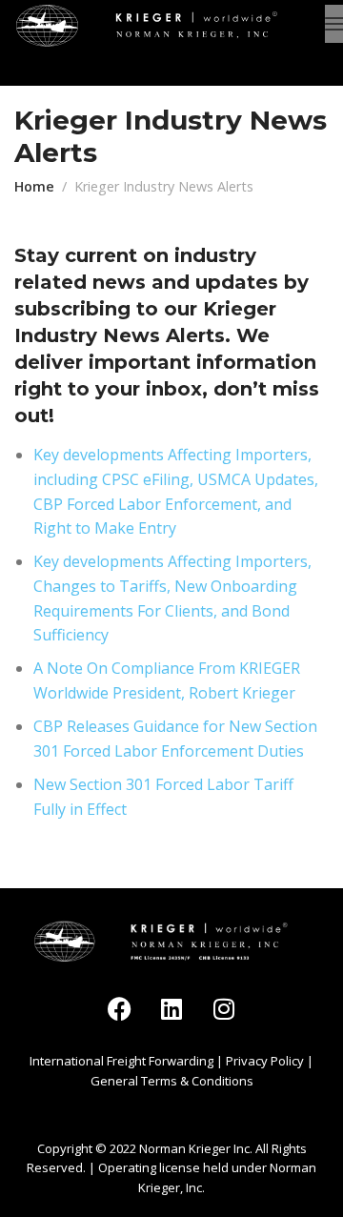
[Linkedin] (171, 1008)
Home (34, 186)
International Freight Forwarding (121, 1060)
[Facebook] (119, 1008)
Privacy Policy (265, 1060)
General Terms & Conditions (172, 1080)
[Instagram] (224, 1008)
